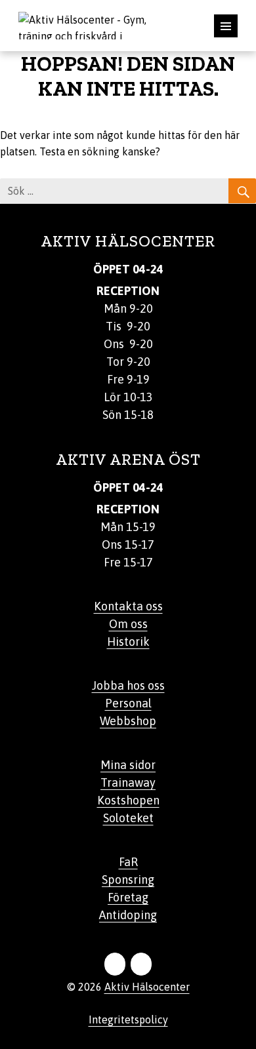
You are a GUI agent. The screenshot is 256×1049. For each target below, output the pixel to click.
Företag (128, 897)
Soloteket (128, 818)
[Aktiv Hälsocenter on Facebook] (114, 964)
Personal (128, 703)
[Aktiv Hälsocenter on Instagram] (141, 964)
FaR (128, 862)
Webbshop (128, 721)
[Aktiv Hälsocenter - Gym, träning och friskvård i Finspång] (91, 24)
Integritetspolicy (128, 1019)
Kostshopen (128, 800)
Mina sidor (128, 765)
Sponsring (128, 879)
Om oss (128, 624)
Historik (128, 641)
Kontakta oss (128, 606)
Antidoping (128, 915)
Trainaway (128, 782)
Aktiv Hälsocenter (147, 987)
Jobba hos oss (128, 685)
